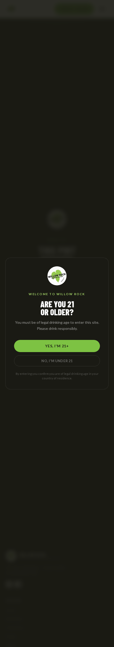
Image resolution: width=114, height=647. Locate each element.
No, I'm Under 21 (57, 361)
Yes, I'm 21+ (57, 346)
